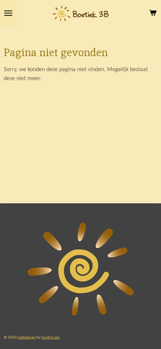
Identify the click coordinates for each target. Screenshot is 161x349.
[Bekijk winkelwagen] (153, 13)
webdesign (27, 337)
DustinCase (50, 337)
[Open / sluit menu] (8, 13)
